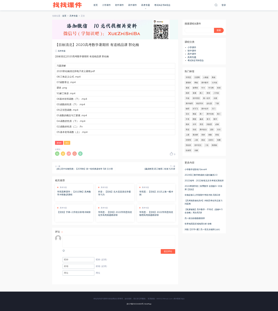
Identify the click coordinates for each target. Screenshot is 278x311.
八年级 (216, 93)
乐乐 (219, 129)
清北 (67, 143)
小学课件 (106, 5)
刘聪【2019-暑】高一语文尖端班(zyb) (202, 230)
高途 (213, 77)
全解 (196, 150)
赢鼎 (201, 119)
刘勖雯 (209, 124)
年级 (187, 98)
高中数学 (204, 82)
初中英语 (196, 98)
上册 (187, 135)
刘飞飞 (195, 109)
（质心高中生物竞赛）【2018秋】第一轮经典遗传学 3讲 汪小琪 (84, 169)
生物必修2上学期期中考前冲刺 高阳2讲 (202, 195)
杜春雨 (188, 150)
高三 (219, 114)
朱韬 (219, 88)
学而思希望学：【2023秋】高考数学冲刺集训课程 (74, 193)
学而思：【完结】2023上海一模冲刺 (156, 193)
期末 (187, 124)
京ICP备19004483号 (135, 304)
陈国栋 (214, 145)
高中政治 (203, 129)
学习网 (211, 88)
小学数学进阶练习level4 (196, 170)
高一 (201, 114)
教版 (194, 114)
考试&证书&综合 (162, 5)
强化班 (188, 145)
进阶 (212, 129)
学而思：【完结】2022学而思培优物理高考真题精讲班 (156, 213)
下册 (217, 103)
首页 (95, 5)
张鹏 (219, 140)
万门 (213, 109)
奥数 (210, 135)
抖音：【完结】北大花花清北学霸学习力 (114, 193)
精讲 (187, 93)
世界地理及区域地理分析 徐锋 (198, 224)
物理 (187, 109)
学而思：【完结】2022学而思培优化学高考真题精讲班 (115, 213)
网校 (196, 82)
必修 (217, 124)
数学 (215, 119)
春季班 (195, 88)
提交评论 (168, 251)
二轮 (206, 145)
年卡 (203, 88)
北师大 (211, 140)
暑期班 (59, 143)
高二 (201, 93)
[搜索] (216, 5)
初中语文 (197, 145)
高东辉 (195, 135)
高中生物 (210, 114)
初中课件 (119, 5)
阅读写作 (199, 103)
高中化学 (204, 109)
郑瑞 (217, 135)
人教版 (205, 77)
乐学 (194, 124)
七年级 (214, 82)
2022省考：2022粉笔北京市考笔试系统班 (204, 181)
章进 (187, 129)
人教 (196, 140)
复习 (208, 119)
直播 (194, 93)
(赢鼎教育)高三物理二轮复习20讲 (159, 169)
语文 (187, 114)
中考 (187, 119)
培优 (194, 129)
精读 (203, 140)
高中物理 (189, 103)
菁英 (187, 88)
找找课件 (67, 5)
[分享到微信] (57, 153)
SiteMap (147, 304)
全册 (215, 98)
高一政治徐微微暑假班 (195, 218)
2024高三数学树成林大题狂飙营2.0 (201, 175)
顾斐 (194, 119)
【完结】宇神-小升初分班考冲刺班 (74, 212)
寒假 (208, 93)
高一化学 (206, 98)
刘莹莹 (188, 140)
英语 (201, 124)
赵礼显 (209, 103)
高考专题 (145, 5)
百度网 (197, 77)
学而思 (188, 77)
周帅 (203, 135)
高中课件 (132, 5)
